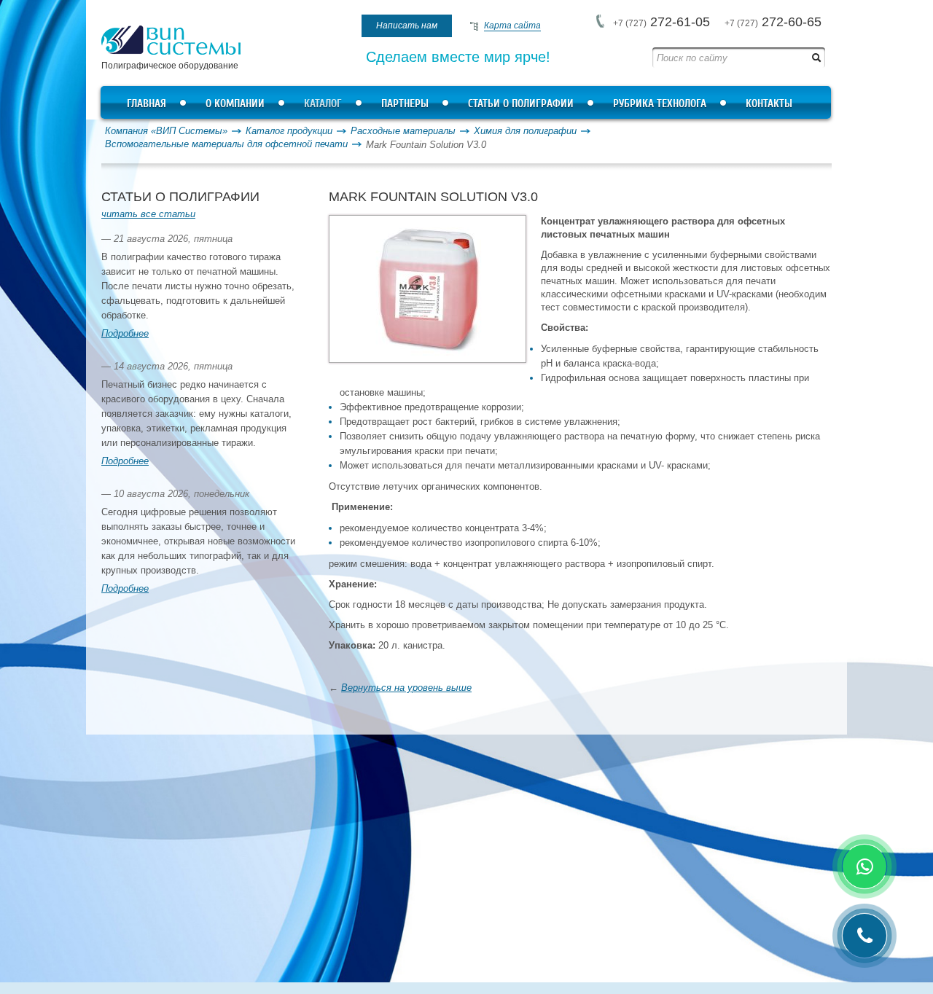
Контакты (769, 104)
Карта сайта (512, 25)
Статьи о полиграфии (521, 104)
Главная (146, 104)
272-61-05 (661, 22)
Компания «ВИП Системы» (166, 130)
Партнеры (405, 104)
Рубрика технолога (659, 104)
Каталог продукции (289, 130)
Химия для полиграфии (525, 130)
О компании (235, 104)
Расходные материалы (403, 130)
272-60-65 (773, 22)
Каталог (323, 104)
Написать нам (406, 25)
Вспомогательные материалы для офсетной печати (226, 143)
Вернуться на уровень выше (406, 687)
